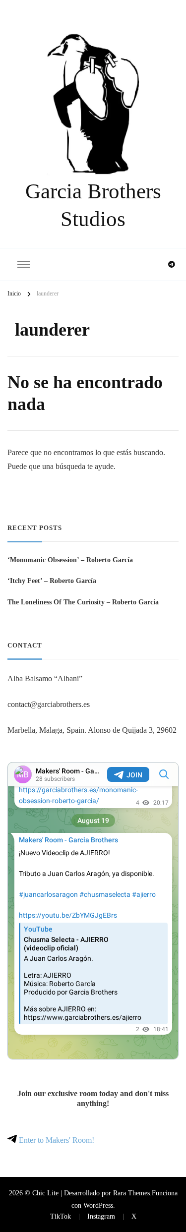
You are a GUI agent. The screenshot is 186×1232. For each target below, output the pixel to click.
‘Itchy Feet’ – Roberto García (51, 581)
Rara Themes (131, 1193)
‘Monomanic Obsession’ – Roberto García (70, 560)
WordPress (98, 1205)
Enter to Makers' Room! (55, 1140)
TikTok (60, 1216)
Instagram (101, 1216)
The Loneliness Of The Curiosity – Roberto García (83, 602)
